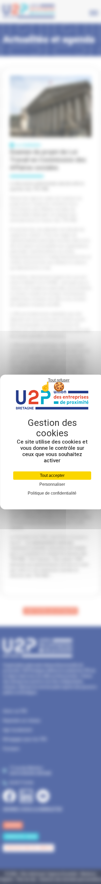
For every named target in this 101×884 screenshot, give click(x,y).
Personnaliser (52, 484)
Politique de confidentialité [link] (52, 493)
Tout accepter (52, 475)
